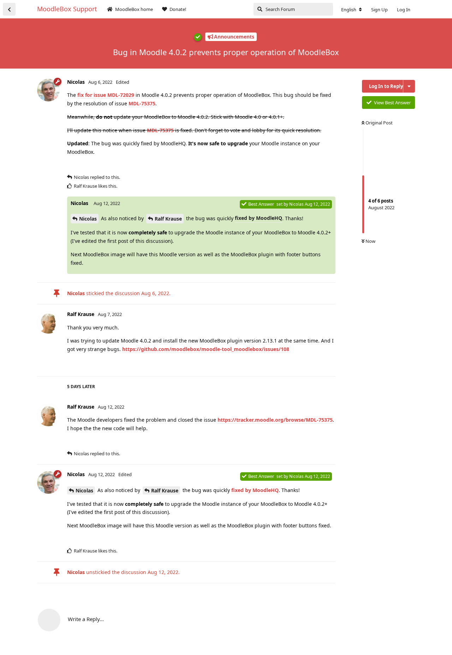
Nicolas (88, 218)
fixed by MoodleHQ (258, 218)
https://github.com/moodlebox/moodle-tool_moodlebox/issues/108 (205, 349)
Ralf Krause (168, 218)
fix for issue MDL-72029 (105, 95)
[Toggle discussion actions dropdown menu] (409, 86)
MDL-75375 (142, 103)
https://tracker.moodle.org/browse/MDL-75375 (275, 419)
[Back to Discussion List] (9, 9)
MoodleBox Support (67, 9)
